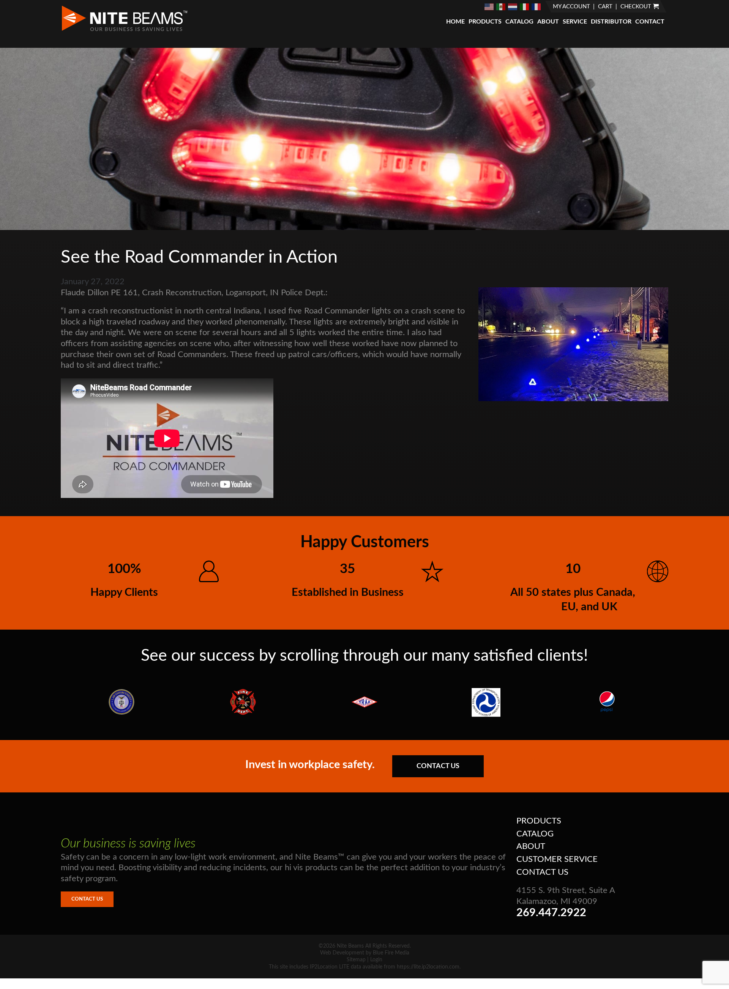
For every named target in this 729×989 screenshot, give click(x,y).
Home (455, 22)
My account (571, 6)
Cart (605, 6)
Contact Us (438, 766)
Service (575, 22)
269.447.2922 (551, 912)
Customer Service (557, 859)
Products (485, 22)
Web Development (342, 953)
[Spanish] (501, 6)
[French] (536, 6)
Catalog (519, 22)
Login (376, 959)
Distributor (611, 22)
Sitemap (356, 959)
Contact (649, 22)
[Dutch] (513, 6)
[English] (489, 6)
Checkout (635, 6)
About (548, 22)
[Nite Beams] (124, 30)
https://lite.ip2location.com (428, 967)
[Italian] (525, 6)
